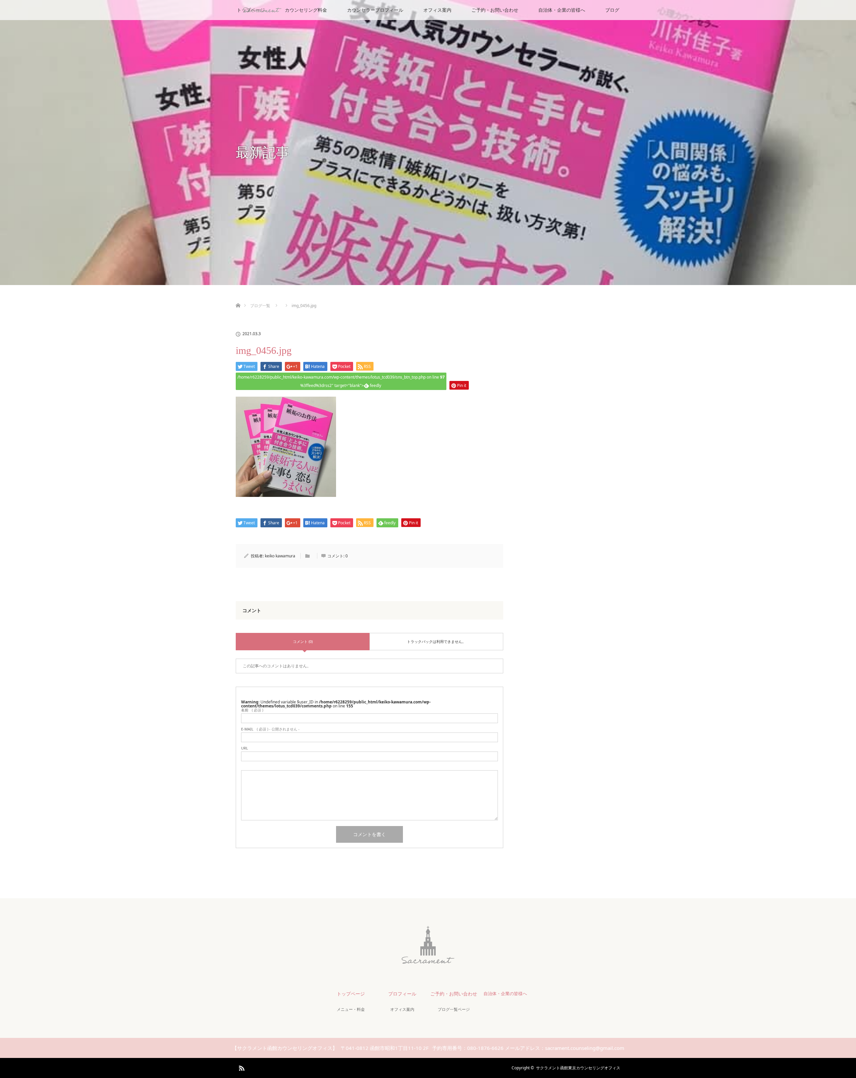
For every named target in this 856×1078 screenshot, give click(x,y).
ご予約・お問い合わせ (494, 10)
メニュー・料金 (351, 1009)
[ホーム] (238, 297)
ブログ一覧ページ (454, 1009)
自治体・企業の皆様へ (561, 10)
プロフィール (402, 993)
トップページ (351, 993)
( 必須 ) (252, 710)
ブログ (612, 10)
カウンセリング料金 (306, 10)
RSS (241, 1067)
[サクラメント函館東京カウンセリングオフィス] (428, 960)
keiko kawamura (280, 556)
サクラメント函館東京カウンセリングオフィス (578, 1068)
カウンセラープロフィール (375, 10)
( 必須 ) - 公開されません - (270, 729)
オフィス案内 (437, 10)
